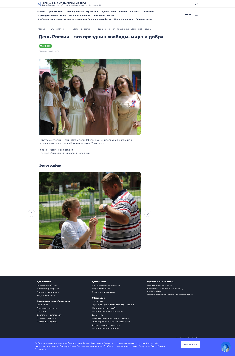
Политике (40, 349)
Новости (123, 11)
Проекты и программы (103, 292)
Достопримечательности (49, 315)
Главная (41, 11)
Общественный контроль (160, 282)
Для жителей (44, 282)
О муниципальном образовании (82, 11)
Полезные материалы (48, 292)
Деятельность (109, 11)
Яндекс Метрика (91, 343)
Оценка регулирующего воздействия (111, 321)
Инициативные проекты (159, 285)
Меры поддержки (123, 19)
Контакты (135, 11)
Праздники (45, 46)
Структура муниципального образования (113, 304)
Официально (98, 298)
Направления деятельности (106, 285)
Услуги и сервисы (46, 295)
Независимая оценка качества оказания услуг (170, 294)
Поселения (148, 11)
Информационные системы (106, 325)
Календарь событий (47, 285)
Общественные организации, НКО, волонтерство (165, 289)
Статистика (97, 301)
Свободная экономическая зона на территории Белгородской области (74, 19)
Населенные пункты (47, 321)
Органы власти (55, 11)
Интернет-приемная (79, 15)
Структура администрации (52, 15)
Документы (97, 315)
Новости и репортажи (48, 288)
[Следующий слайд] (147, 213)
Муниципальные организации (107, 311)
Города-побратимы (46, 318)
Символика (42, 304)
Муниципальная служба (104, 308)
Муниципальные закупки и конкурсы (110, 318)
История (41, 311)
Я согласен (190, 344)
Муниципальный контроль (105, 328)
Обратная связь (144, 19)
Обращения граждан (104, 15)
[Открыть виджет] (226, 347)
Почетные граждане (47, 308)
